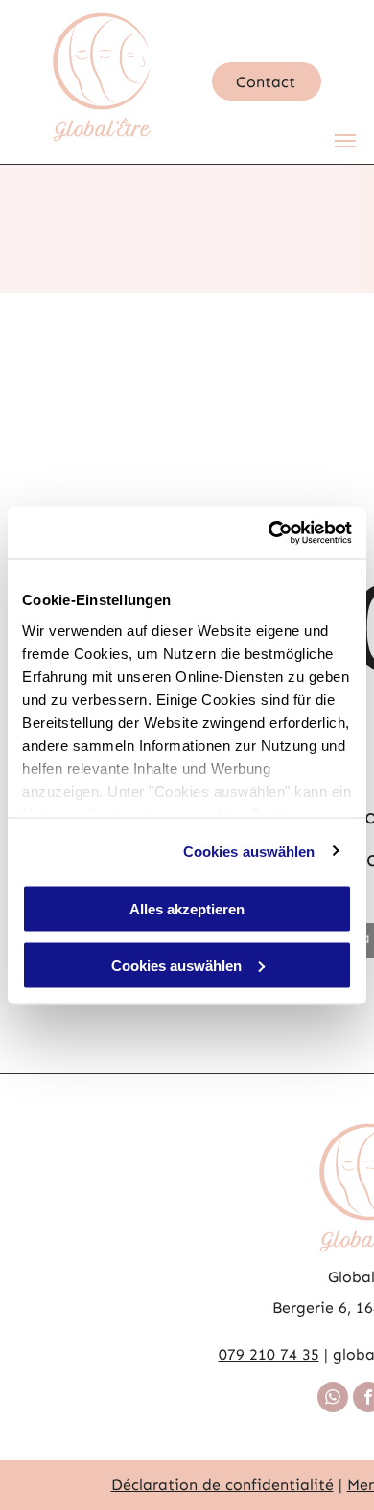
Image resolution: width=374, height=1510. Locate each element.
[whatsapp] (332, 1399)
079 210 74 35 (269, 1354)
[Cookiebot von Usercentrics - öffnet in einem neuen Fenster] (269, 532)
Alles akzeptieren (187, 909)
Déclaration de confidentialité (222, 1485)
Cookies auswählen (249, 851)
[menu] (345, 141)
